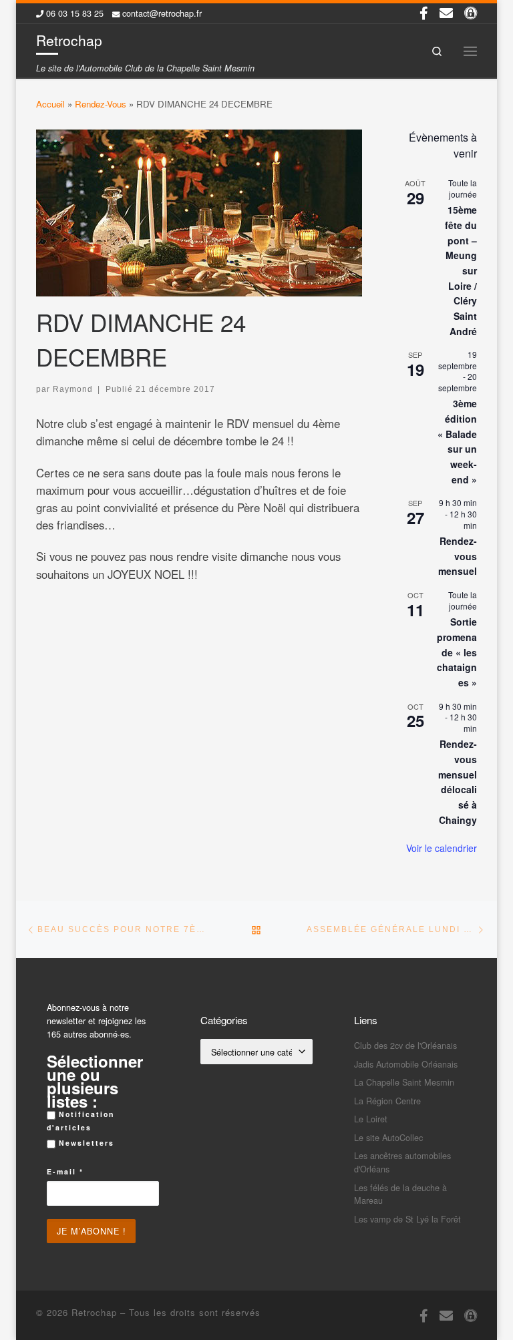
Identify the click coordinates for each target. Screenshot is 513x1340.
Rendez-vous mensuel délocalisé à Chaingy (457, 781)
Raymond (73, 389)
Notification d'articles (80, 1120)
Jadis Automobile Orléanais (406, 1064)
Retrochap (94, 1312)
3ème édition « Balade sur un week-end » (457, 441)
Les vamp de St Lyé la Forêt (407, 1218)
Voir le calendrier (441, 848)
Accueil (50, 103)
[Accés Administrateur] (470, 12)
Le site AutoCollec (388, 1137)
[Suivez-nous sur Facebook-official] (423, 12)
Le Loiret (370, 1118)
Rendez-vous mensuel (457, 556)
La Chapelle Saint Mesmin (404, 1082)
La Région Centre (387, 1100)
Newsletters (84, 1143)
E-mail (65, 1171)
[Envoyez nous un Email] (446, 12)
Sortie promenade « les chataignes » (457, 652)
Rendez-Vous (100, 103)
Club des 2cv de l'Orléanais (405, 1045)
